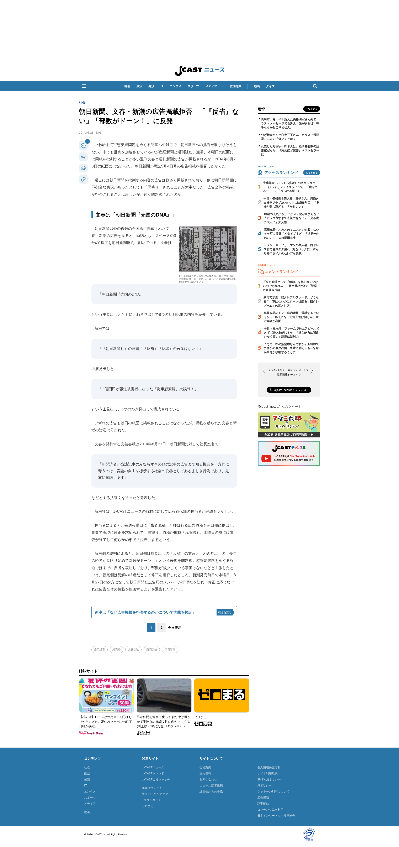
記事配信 (263, 803)
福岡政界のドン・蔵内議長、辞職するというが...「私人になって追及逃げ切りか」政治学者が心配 (291, 317)
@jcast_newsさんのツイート (279, 406)
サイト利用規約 (267, 773)
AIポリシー (264, 785)
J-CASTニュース (153, 767)
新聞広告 (151, 649)
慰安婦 (116, 649)
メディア (211, 86)
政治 (139, 86)
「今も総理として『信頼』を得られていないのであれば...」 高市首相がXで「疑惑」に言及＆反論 (291, 286)
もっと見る (311, 172)
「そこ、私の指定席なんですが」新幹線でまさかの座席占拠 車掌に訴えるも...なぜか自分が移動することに (291, 348)
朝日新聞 (170, 649)
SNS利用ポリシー (269, 779)
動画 (257, 86)
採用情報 (205, 773)
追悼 (261, 109)
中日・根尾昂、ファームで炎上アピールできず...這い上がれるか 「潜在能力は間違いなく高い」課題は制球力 (291, 332)
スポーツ (193, 86)
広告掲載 (263, 797)
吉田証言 (99, 649)
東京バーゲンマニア (155, 794)
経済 (151, 86)
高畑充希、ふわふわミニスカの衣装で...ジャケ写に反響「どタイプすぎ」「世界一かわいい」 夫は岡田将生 (291, 233)
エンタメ (175, 86)
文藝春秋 (133, 649)
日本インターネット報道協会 (276, 815)
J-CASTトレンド (153, 773)
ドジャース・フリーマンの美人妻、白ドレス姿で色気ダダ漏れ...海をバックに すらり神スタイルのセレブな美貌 (291, 249)
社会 (127, 86)
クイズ (270, 86)
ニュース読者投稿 (211, 785)
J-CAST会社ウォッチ (156, 779)
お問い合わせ (208, 779)
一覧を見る (311, 108)
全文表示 (174, 627)
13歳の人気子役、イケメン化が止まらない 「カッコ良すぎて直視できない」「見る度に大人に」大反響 (293, 218)
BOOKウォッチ (152, 788)
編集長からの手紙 (211, 791)
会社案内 (205, 767)
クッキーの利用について (273, 791)
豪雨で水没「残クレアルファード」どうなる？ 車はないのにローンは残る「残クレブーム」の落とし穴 (291, 301)
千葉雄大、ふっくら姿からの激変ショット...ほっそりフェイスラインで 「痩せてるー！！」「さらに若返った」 (290, 187)
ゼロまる (148, 806)
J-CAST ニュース (199, 70)
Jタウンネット (151, 800)
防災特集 (235, 86)
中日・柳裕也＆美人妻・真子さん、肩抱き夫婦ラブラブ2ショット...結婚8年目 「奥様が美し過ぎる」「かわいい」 (291, 202)
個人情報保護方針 (269, 767)
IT (162, 86)
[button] (84, 86)
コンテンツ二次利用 (270, 809)
